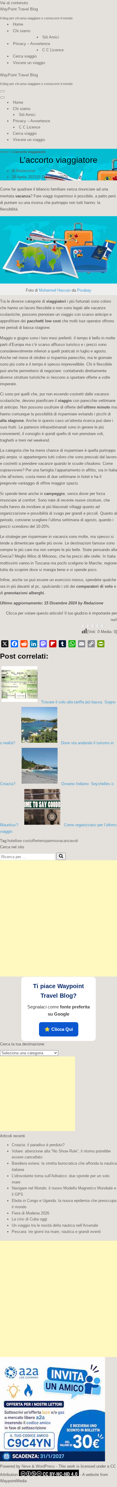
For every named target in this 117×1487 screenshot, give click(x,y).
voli (75, 840)
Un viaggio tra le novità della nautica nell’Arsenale (55, 1225)
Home (18, 24)
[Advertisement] (58, 918)
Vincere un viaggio (29, 63)
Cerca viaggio (25, 56)
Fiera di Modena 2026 (30, 1213)
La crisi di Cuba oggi (29, 1219)
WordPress (45, 1466)
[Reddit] (24, 643)
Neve (26, 1466)
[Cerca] (61, 856)
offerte (35, 840)
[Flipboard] (53, 643)
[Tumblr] (62, 643)
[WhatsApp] (72, 643)
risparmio (49, 840)
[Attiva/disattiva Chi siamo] (105, 109)
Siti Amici (50, 37)
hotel (12, 840)
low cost (23, 840)
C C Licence (53, 50)
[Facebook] (14, 643)
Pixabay (84, 290)
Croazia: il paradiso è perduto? (38, 1145)
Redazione (25, 170)
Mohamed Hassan (54, 290)
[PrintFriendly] (101, 643)
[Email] (81, 643)
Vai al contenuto (14, 3)
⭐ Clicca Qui (58, 1029)
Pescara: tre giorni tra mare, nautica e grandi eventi (56, 1231)
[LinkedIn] (33, 643)
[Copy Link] (91, 643)
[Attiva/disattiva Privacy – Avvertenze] (105, 121)
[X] (5, 643)
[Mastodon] (43, 643)
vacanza (64, 840)
